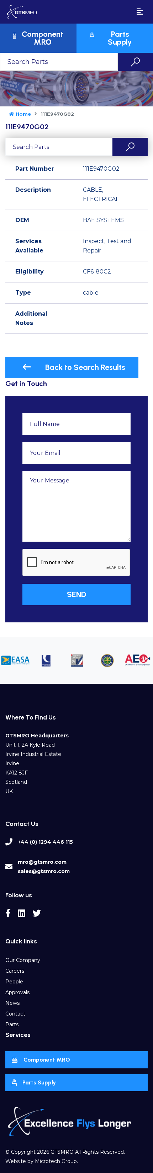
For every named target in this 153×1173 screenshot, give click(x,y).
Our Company (22, 960)
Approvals (17, 992)
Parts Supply (39, 1082)
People (14, 981)
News (12, 1003)
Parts (12, 1024)
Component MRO (46, 1059)
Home (23, 114)
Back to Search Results (85, 367)
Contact (15, 1014)
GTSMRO (62, 1152)
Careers (14, 971)
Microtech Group (56, 1161)
